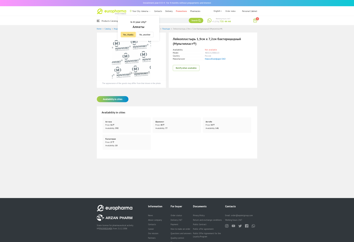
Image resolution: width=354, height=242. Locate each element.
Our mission (153, 233)
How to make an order (180, 229)
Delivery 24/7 (176, 220)
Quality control (177, 238)
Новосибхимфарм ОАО (215, 59)
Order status (230, 11)
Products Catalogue (110, 20)
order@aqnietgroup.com (242, 215)
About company (155, 220)
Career (151, 229)
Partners (152, 238)
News (150, 215)
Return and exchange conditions (207, 220)
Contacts (158, 11)
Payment (174, 224)
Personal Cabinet (249, 11)
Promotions (181, 11)
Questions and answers (181, 233)
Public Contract (199, 224)
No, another (144, 34)
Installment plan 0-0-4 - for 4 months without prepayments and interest (177, 2)
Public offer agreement (203, 229)
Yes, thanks (128, 34)
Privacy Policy (199, 215)
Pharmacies (195, 11)
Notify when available (186, 68)
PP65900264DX (105, 228)
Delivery (169, 11)
